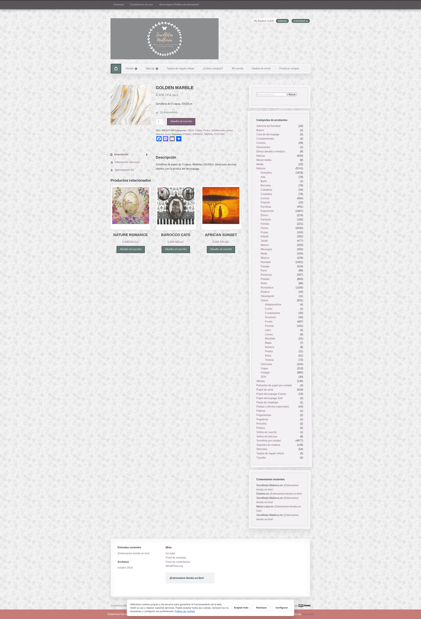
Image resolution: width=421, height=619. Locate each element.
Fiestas (265, 223)
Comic (268, 309)
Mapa (268, 343)
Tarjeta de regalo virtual (180, 68)
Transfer (261, 457)
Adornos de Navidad (268, 126)
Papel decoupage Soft (269, 398)
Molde (260, 164)
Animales (266, 172)
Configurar (281, 607)
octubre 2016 (125, 567)
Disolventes (263, 147)
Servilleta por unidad (222, 130)
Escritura (266, 206)
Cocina (265, 198)
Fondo (198, 130)
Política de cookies (185, 611)
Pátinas (260, 411)
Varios (168, 134)
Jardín (264, 240)
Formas (269, 325)
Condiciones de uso (141, 4)
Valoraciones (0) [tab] (124, 169)
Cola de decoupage (267, 134)
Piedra (206, 130)
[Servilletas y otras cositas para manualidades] (165, 38)
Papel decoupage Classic (271, 394)
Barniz (260, 130)
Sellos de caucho (266, 432)
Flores (264, 228)
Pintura (260, 428)
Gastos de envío (261, 68)
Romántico (267, 287)
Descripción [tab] (121, 154)
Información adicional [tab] (127, 162)
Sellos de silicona (266, 436)
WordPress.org (174, 566)
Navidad (266, 262)
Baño (264, 181)
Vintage (265, 372)
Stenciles (261, 449)
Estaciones (267, 211)
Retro (264, 283)
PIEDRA (208, 134)
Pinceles (261, 423)
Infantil (264, 236)
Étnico (264, 215)
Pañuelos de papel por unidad (274, 385)
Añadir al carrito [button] (131, 249)
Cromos (261, 143)
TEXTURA (219, 134)
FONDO (187, 134)
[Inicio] (116, 68)
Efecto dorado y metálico (270, 151)
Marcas (150, 68)
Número (269, 347)
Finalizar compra (289, 68)
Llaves (269, 334)
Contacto (119, 4)
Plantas (265, 279)
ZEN (263, 377)
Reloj (268, 355)
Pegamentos (263, 415)
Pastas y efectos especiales (272, 406)
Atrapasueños (273, 304)
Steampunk (267, 296)
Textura (159, 134)
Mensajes (266, 249)
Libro (268, 330)
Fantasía (266, 219)
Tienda (129, 68)
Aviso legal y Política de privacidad (178, 4)
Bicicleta (266, 185)
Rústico (265, 291)
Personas (266, 275)
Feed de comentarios (178, 561)
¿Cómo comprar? (213, 68)
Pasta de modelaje (267, 402)
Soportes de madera (268, 445)
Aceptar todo (241, 607)
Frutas (264, 232)
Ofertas (260, 381)
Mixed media (263, 160)
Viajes (264, 368)
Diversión (270, 317)
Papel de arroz (264, 389)
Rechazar (261, 607)
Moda (264, 253)
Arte (263, 177)
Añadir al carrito (181, 121)
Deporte (265, 202)
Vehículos (266, 364)
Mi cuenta (237, 68)
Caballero (266, 189)
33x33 (190, 130)
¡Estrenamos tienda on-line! (286, 493)
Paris (264, 270)
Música (265, 257)
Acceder (170, 553)
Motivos (260, 168)
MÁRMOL (198, 134)
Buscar (292, 94)
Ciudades (266, 194)
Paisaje (265, 266)
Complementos (265, 138)
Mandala (270, 338)
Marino (265, 245)
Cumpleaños (272, 313)
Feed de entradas (176, 557)
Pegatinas (262, 419)
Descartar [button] (308, 614)
